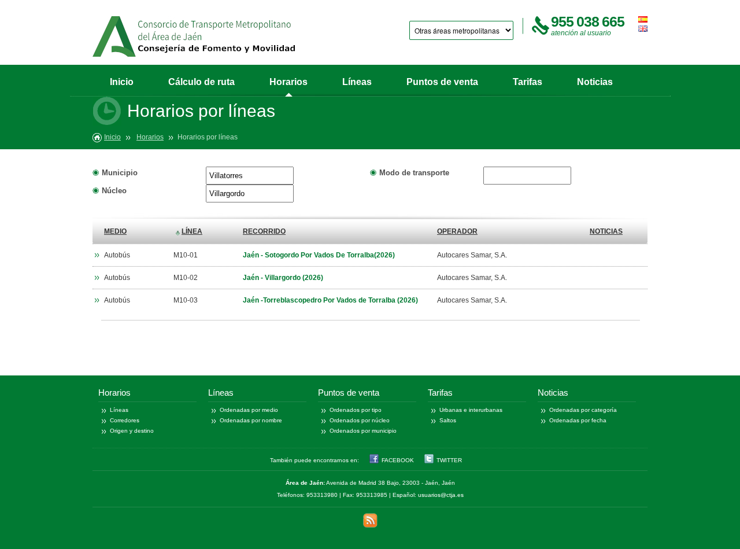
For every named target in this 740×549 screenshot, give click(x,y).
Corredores (124, 420)
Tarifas (527, 82)
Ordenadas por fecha (577, 420)
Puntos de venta (442, 82)
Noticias (595, 82)
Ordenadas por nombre (251, 420)
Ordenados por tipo (356, 410)
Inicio (122, 82)
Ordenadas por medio (249, 410)
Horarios (288, 82)
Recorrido (264, 231)
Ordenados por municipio (363, 431)
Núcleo (114, 190)
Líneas (357, 82)
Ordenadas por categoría (583, 410)
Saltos (447, 420)
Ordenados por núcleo (360, 420)
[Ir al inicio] (193, 36)
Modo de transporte (414, 172)
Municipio (120, 172)
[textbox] (250, 176)
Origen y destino (132, 431)
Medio (115, 231)
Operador (457, 231)
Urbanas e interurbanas (470, 410)
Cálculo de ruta (201, 82)
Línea (192, 231)
